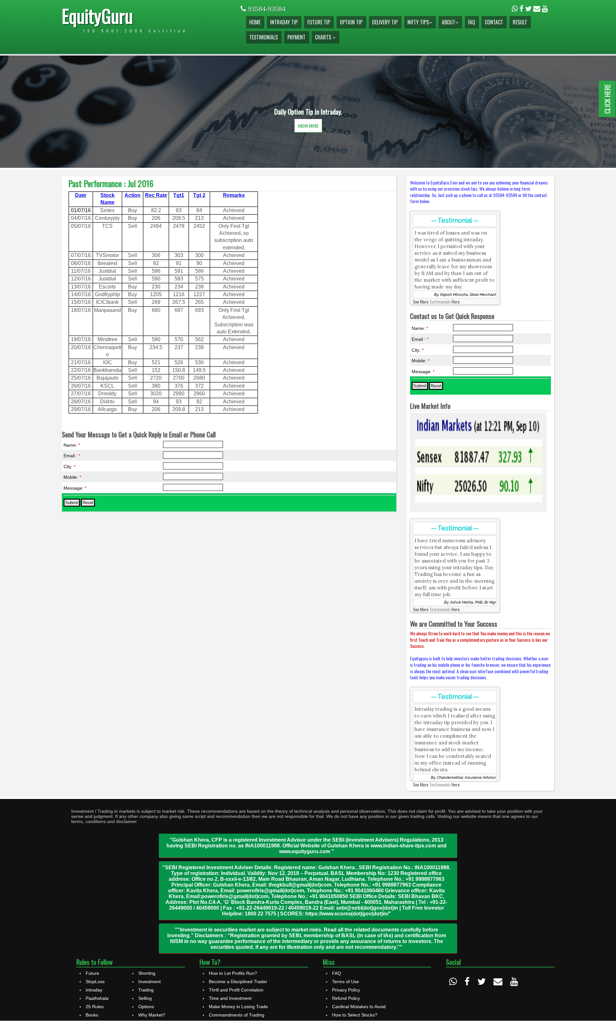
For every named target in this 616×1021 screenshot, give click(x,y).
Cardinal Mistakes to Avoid (359, 1006)
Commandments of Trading (236, 1014)
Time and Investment (230, 998)
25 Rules (95, 1006)
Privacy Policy (346, 989)
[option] (308, 112)
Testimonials (263, 37)
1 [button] (298, 152)
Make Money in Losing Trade (238, 1006)
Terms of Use (345, 981)
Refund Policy (346, 998)
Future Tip (318, 22)
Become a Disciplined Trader (238, 981)
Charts (323, 37)
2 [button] (308, 152)
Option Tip (351, 22)
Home (255, 22)
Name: (72, 445)
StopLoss (95, 981)
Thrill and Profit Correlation (236, 989)
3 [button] (317, 152)
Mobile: (72, 477)
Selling (145, 998)
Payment (296, 37)
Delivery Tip (385, 22)
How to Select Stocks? (354, 1014)
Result (520, 22)
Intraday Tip (284, 22)
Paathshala (97, 998)
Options (146, 1006)
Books (92, 1014)
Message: (75, 488)
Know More (308, 125)
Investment (149, 981)
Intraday (94, 989)
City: (69, 466)
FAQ (471, 22)
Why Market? (151, 1014)
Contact (494, 22)
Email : (72, 455)
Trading (146, 989)
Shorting (146, 973)
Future (92, 973)
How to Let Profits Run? (233, 973)
